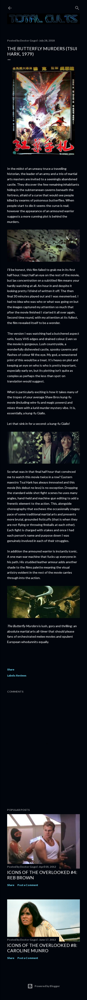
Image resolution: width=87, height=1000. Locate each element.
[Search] (77, 7)
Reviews (21, 675)
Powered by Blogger (47, 986)
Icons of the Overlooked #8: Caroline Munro (42, 947)
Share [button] (10, 669)
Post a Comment (27, 885)
